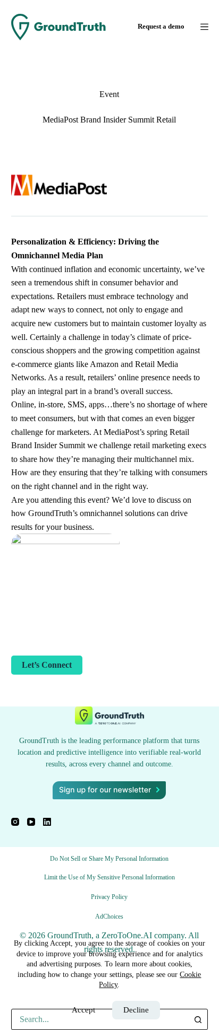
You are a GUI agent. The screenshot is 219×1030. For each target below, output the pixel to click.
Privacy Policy (109, 897)
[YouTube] (31, 822)
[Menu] (204, 27)
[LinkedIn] (47, 822)
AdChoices (109, 916)
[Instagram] (15, 822)
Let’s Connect (47, 664)
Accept (83, 1010)
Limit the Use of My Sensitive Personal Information (109, 877)
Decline (136, 1010)
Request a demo (161, 26)
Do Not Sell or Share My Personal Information (109, 858)
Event (109, 94)
